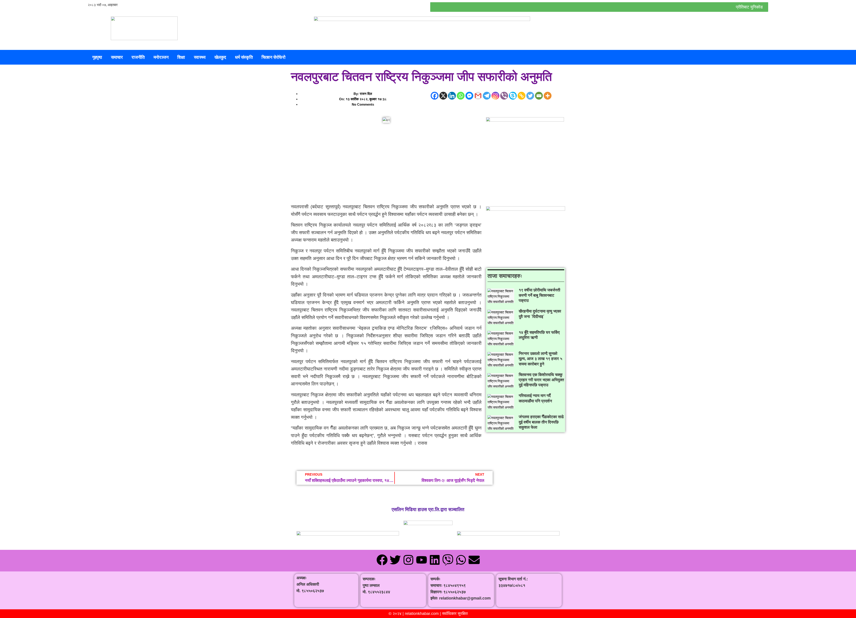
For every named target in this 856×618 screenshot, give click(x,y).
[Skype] (513, 96)
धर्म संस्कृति (244, 57)
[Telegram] (487, 96)
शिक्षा (181, 57)
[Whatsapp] (461, 96)
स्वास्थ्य (200, 57)
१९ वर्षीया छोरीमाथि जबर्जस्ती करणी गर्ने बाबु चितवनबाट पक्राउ (539, 295)
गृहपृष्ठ (97, 57)
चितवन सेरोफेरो (273, 57)
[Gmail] (478, 96)
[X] (443, 96)
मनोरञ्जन (161, 57)
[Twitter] (530, 96)
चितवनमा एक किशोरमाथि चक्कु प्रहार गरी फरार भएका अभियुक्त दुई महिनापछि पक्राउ (541, 379)
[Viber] (504, 96)
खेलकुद (220, 57)
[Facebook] (434, 96)
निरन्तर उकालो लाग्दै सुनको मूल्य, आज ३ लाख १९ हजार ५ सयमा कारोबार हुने (540, 358)
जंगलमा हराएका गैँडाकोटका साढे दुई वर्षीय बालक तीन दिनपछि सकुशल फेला (541, 422)
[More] (547, 96)
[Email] (539, 96)
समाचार (117, 57)
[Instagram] (495, 96)
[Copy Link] (521, 96)
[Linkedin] (452, 96)
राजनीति (138, 57)
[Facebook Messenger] (469, 96)
